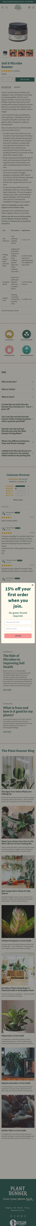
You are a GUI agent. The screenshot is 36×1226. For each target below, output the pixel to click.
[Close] (32, 585)
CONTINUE (18, 636)
